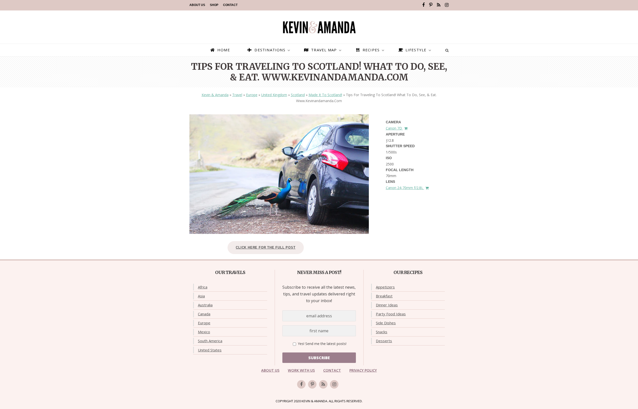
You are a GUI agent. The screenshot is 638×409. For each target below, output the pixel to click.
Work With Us (301, 370)
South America (210, 340)
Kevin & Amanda (215, 94)
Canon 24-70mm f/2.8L (405, 187)
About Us (197, 5)
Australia (205, 304)
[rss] (438, 4)
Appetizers (385, 286)
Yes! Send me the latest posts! (321, 343)
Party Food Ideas (391, 313)
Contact (230, 5)
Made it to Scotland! (325, 94)
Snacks (381, 331)
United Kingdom (274, 94)
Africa (202, 286)
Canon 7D (394, 128)
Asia (201, 295)
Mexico (204, 331)
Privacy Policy (363, 370)
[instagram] (447, 4)
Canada (204, 313)
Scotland (298, 94)
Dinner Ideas (387, 304)
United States (210, 349)
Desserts (384, 340)
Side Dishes (386, 322)
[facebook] (423, 4)
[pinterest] (430, 4)
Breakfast (384, 295)
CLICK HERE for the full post (265, 247)
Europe (251, 94)
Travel (237, 94)
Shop (214, 5)
